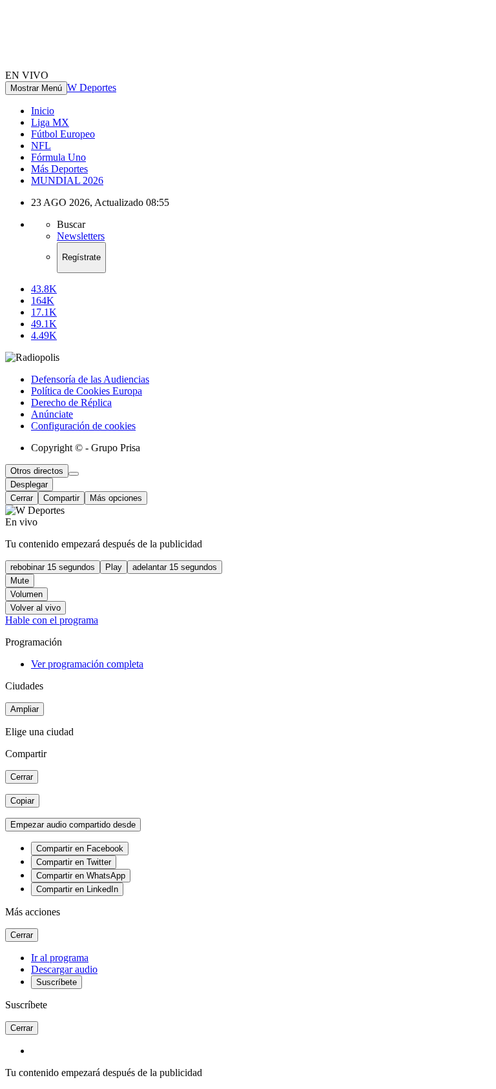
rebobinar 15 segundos (52, 567)
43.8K (44, 288)
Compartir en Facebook (79, 848)
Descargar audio (64, 969)
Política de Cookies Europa (86, 390)
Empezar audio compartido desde (73, 824)
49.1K (44, 323)
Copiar (22, 801)
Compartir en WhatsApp (80, 875)
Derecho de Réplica (71, 402)
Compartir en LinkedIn (77, 889)
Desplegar (29, 484)
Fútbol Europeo (63, 133)
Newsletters (81, 235)
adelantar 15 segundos (174, 567)
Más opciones (116, 498)
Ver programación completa (87, 663)
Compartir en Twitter (73, 862)
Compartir (61, 498)
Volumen (26, 594)
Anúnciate (52, 414)
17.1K (44, 312)
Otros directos (36, 471)
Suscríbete (56, 982)
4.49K (44, 335)
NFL (41, 145)
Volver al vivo (35, 608)
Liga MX (50, 122)
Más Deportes (59, 168)
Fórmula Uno (58, 157)
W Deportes (91, 87)
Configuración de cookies (83, 425)
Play (113, 567)
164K (42, 300)
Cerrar (21, 498)
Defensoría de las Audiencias (90, 379)
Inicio (42, 110)
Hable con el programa (51, 620)
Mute (19, 580)
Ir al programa (59, 957)
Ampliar (24, 709)
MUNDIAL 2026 (67, 180)
